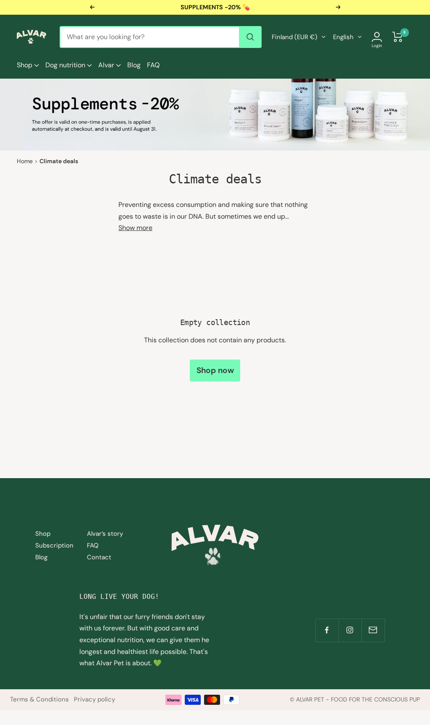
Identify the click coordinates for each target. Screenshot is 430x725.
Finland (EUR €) (294, 37)
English (343, 37)
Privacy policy (94, 699)
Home (25, 161)
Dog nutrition (66, 65)
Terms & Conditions (39, 699)
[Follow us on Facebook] (326, 630)
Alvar (107, 65)
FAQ (153, 65)
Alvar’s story (105, 533)
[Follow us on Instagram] (350, 630)
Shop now (215, 370)
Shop (25, 65)
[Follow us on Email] (373, 630)
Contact (99, 557)
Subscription (54, 545)
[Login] (377, 37)
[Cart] (397, 37)
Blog (134, 65)
